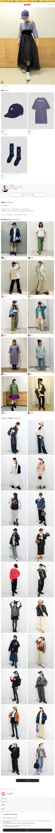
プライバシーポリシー (6, 811)
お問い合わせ (4, 798)
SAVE (27, 830)
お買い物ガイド (4, 801)
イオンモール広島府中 (13, 188)
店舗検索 (3, 804)
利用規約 (3, 808)
